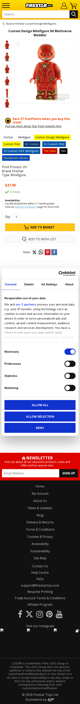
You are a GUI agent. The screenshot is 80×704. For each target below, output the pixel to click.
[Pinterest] (49, 614)
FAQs (40, 579)
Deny (40, 428)
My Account (40, 493)
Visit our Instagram (40, 626)
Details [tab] (29, 284)
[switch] (70, 364)
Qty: (8, 217)
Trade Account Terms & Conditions (40, 598)
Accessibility (40, 544)
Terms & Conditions (40, 529)
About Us (40, 501)
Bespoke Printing (40, 591)
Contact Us (40, 566)
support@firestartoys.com (40, 585)
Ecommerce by (36, 699)
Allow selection (40, 416)
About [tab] (69, 284)
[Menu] (6, 5)
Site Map (40, 558)
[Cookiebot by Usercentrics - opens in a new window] (59, 273)
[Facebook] (20, 614)
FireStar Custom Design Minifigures (36, 23)
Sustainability (40, 551)
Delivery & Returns (26, 207)
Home (40, 486)
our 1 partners (26, 304)
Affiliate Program (40, 604)
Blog (40, 515)
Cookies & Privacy (40, 536)
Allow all (40, 405)
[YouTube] (59, 614)
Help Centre (40, 572)
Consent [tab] (11, 284)
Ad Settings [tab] (49, 284)
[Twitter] (29, 614)
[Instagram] (39, 614)
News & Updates (40, 508)
